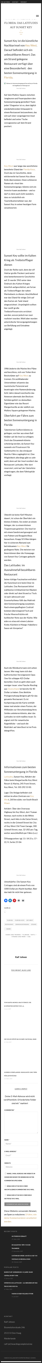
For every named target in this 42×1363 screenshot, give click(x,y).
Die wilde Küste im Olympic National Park (20, 1039)
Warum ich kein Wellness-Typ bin (22, 1294)
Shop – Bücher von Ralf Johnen (12, 9)
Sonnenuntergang (22, 924)
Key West (31, 45)
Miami (7, 803)
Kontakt (15, 2)
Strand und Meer (19, 936)
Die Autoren (5, 2)
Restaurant (9, 924)
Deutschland (13, 689)
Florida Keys (29, 169)
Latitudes (8, 776)
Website (7, 1163)
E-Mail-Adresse (10, 1151)
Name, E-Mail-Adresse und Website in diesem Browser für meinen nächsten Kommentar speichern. (19, 1177)
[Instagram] (40, 1354)
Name (6, 1140)
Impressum (30, 9)
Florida (8, 77)
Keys (33, 934)
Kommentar (9, 1110)
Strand (33, 924)
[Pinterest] (37, 1354)
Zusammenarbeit (7, 5)
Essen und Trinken (13, 934)
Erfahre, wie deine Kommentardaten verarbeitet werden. (20, 1218)
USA (29, 936)
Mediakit (24, 2)
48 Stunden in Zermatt (19, 1236)
